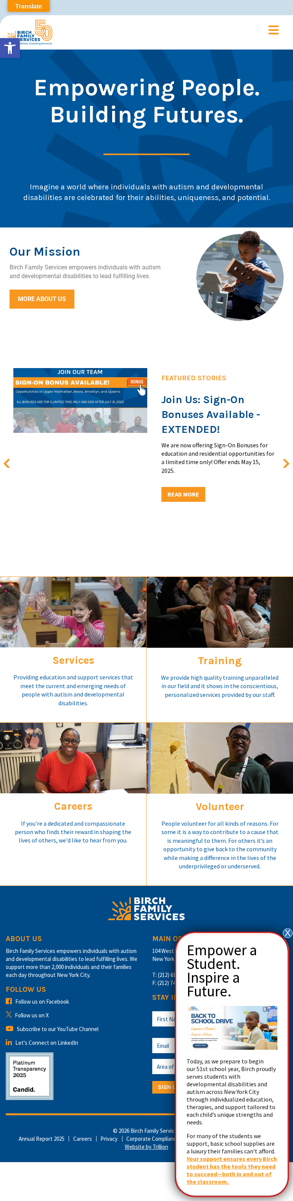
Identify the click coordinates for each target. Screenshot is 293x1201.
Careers (82, 1139)
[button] (10, 48)
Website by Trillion (146, 1146)
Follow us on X (32, 1015)
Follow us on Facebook (42, 1001)
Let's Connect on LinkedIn (46, 1042)
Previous (10, 462)
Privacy (109, 1139)
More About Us (42, 299)
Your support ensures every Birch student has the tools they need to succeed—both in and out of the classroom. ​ (232, 1170)
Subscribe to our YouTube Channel (57, 1029)
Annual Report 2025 (41, 1139)
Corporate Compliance (152, 1139)
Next (282, 462)
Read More (183, 494)
